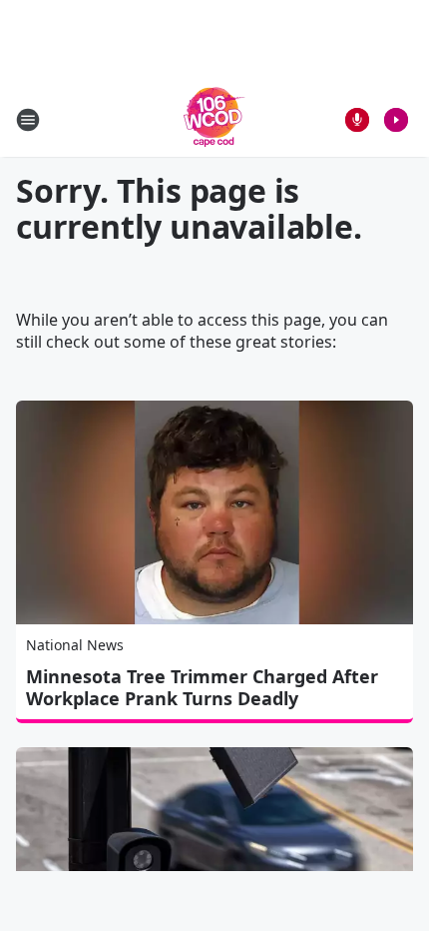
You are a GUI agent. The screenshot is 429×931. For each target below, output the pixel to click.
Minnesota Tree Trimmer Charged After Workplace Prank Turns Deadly (202, 687)
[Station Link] (214, 119)
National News (75, 644)
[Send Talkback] (357, 120)
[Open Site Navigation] (28, 120)
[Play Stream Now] (396, 120)
